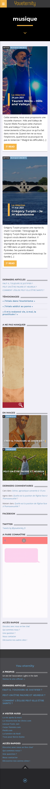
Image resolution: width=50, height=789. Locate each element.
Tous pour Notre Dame (14, 737)
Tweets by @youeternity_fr (14, 528)
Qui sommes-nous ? (11, 629)
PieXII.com (7, 730)
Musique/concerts (18, 48)
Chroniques (11, 416)
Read (11, 146)
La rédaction (18, 94)
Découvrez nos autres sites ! (15, 640)
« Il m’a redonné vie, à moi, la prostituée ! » (19, 313)
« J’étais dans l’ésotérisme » (19, 301)
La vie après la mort (12, 717)
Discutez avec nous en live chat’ (16, 626)
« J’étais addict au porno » (18, 306)
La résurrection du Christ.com (17, 720)
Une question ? (9, 633)
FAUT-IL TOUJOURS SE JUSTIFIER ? (18, 283)
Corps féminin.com (12, 727)
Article (6, 48)
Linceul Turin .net (11, 724)
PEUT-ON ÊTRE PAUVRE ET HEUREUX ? (20, 286)
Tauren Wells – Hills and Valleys (27, 102)
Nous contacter (9, 636)
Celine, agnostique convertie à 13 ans (28, 490)
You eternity (25, 665)
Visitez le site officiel (13, 679)
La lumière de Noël (12, 733)
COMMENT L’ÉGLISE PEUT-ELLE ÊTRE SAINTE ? (23, 290)
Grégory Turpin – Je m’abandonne (27, 212)
